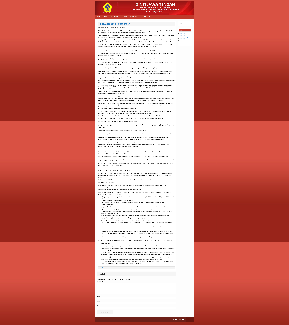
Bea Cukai (182, 38)
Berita (102, 268)
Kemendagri (183, 33)
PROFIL (106, 16)
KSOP (181, 40)
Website (99, 305)
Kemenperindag (184, 37)
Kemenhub (182, 35)
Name (98, 296)
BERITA (125, 16)
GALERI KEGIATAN (135, 16)
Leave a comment (121, 27)
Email (98, 301)
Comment (100, 281)
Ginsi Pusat (182, 43)
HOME (98, 16)
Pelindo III (182, 42)
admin (112, 27)
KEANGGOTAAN (115, 16)
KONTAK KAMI (147, 16)
